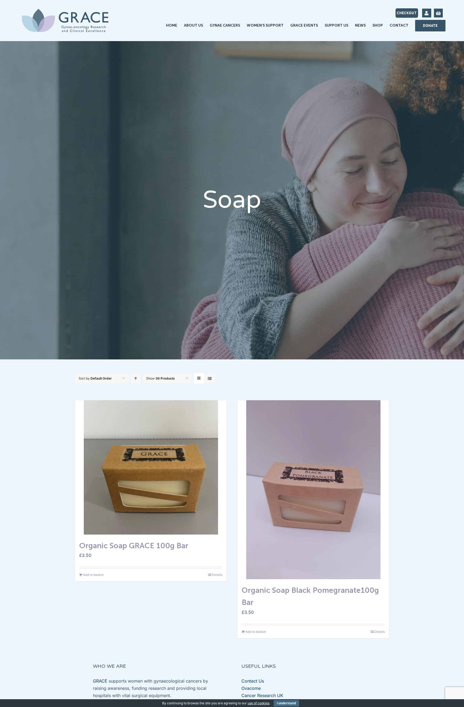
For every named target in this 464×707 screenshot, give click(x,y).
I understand (286, 703)
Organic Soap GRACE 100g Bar (133, 545)
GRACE (100, 681)
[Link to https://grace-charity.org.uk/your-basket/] (438, 13)
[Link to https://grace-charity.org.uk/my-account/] (426, 13)
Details (217, 575)
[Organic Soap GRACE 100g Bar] (150, 467)
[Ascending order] (135, 378)
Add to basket (93, 575)
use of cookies (258, 703)
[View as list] (209, 378)
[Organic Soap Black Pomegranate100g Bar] (313, 489)
